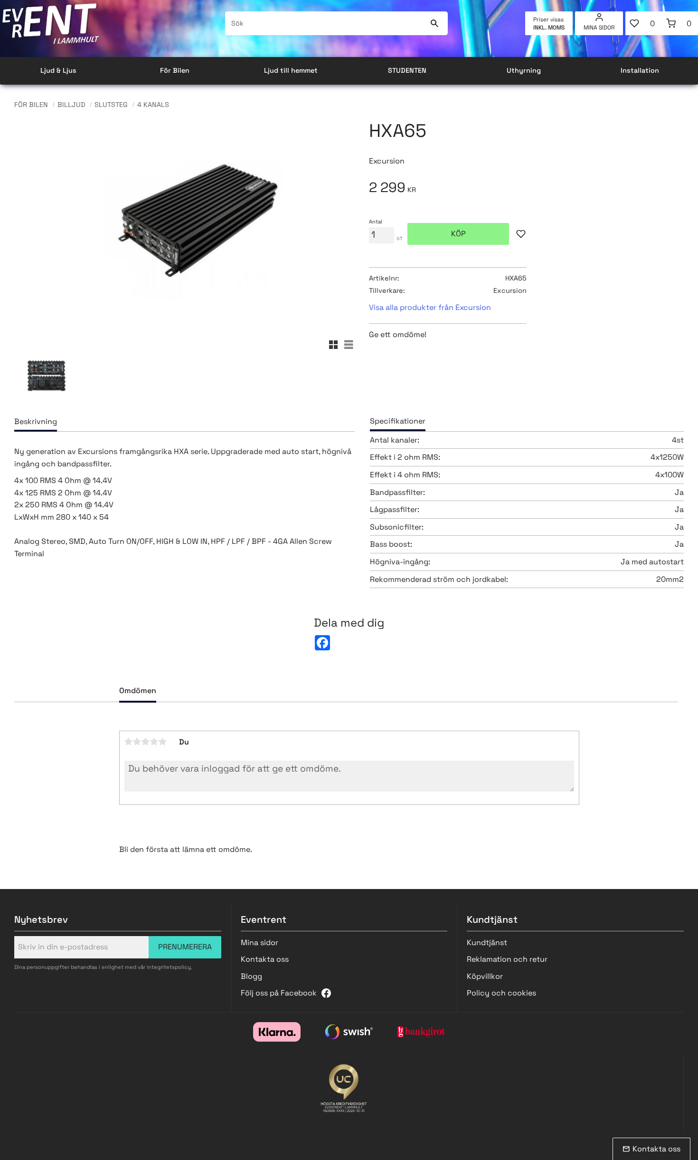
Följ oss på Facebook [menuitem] (279, 993)
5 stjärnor (163, 741)
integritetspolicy (169, 967)
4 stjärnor (154, 741)
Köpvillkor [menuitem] (485, 976)
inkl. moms (549, 27)
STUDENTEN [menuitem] (407, 70)
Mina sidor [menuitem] (599, 27)
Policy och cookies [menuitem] (501, 993)
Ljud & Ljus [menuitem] (58, 70)
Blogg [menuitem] (251, 976)
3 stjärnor (145, 741)
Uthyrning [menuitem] (524, 70)
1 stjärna (128, 741)
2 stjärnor (137, 741)
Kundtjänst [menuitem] (487, 942)
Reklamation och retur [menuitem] (507, 959)
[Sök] (434, 23)
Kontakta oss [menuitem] (265, 959)
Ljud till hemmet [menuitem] (291, 70)
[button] (643, 23)
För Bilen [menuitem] (174, 70)
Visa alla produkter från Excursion (430, 307)
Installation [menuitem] (640, 70)
